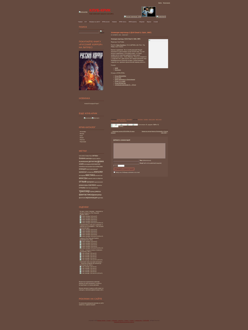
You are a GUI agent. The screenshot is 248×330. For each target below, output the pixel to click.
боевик (82, 158)
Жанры (82, 137)
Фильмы (82, 133)
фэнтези (82, 198)
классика (99, 166)
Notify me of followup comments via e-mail (128, 172)
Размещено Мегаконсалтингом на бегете (124, 322)
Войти (160, 3)
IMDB (116, 68)
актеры (95, 156)
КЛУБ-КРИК (82, 155)
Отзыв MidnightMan (120, 76)
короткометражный (92, 169)
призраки (90, 182)
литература (90, 172)
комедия (82, 169)
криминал (83, 172)
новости (95, 178)
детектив (92, 161)
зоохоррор (87, 164)
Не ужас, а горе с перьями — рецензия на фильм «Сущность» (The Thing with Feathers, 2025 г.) (91, 213)
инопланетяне (95, 164)
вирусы (98, 158)
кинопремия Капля (91, 166)
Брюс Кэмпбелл (121, 45)
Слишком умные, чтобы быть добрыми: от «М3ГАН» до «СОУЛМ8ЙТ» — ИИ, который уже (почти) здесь (91, 226)
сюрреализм (94, 187)
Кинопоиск (118, 70)
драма (100, 161)
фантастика (85, 194)
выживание (83, 161)
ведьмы (94, 158)
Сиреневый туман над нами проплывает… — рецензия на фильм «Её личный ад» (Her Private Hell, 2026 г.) (91, 263)
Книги (81, 135)
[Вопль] (135, 125)
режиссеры (83, 185)
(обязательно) (145, 160)
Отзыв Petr (118, 77)
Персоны (82, 139)
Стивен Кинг (88, 156)
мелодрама (82, 175)
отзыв (82, 181)
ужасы (98, 191)
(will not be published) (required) (150, 163)
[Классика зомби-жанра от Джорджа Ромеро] (132, 16)
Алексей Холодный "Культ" (91, 103)
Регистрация (166, 3)
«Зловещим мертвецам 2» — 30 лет (125, 85)
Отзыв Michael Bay (120, 83)
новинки (90, 178)
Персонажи (83, 141)
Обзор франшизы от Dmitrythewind (125, 79)
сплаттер (87, 188)
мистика (90, 175)
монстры (83, 178)
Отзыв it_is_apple (120, 81)
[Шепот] (118, 125)
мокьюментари (98, 175)
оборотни (100, 178)
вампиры (88, 158)
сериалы (99, 185)
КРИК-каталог (121, 119)
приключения (98, 182)
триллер (84, 191)
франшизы (97, 195)
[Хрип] (113, 125)
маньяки (98, 171)
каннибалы (82, 166)
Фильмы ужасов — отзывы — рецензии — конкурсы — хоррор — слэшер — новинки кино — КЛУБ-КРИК (123, 320)
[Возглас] (124, 125)
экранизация (91, 197)
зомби (81, 164)
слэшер (82, 188)
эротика (100, 198)
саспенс (92, 185)
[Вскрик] (130, 125)
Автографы (83, 131)
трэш (92, 191)
